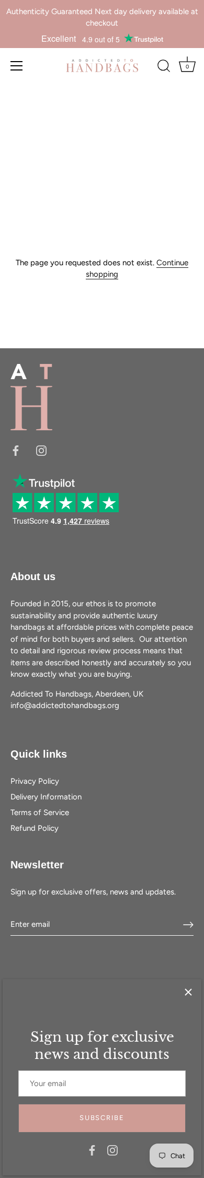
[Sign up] (188, 925)
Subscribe (102, 1118)
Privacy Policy (34, 781)
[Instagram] (112, 1150)
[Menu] (16, 65)
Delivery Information (46, 797)
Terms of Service (39, 812)
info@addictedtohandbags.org (64, 705)
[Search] (163, 67)
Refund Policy (34, 828)
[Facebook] (92, 1150)
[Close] (188, 992)
